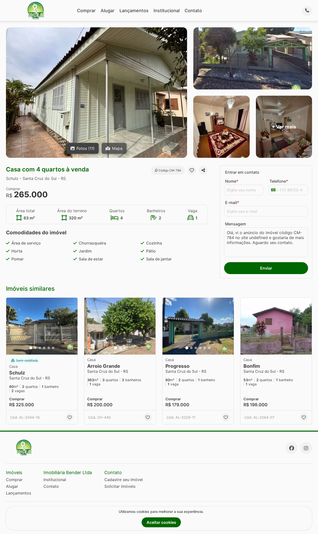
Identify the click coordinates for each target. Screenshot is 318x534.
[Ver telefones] (307, 11)
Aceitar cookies (161, 522)
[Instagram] (306, 448)
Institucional (167, 10)
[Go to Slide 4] (44, 348)
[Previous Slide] (11, 326)
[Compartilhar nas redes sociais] (203, 170)
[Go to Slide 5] (48, 348)
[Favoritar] (191, 170)
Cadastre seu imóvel (123, 479)
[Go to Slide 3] (40, 348)
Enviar (266, 268)
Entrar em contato (242, 172)
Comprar (86, 10)
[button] (42, 326)
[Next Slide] (72, 326)
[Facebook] (292, 448)
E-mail (232, 202)
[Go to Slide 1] (30, 347)
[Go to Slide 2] (35, 348)
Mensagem (235, 223)
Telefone (279, 181)
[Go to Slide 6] (53, 348)
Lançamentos (134, 10)
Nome (231, 181)
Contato (193, 10)
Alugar (108, 10)
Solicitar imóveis (119, 486)
